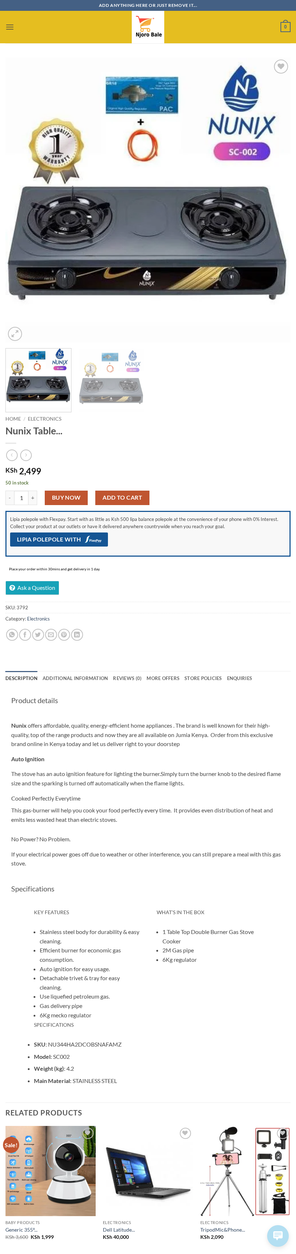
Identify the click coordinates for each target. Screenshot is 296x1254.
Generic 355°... (21, 1230)
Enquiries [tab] (239, 678)
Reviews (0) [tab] (127, 678)
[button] (9, 27)
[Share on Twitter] (38, 635)
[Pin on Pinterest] (64, 635)
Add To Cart (122, 497)
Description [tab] (21, 678)
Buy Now (66, 497)
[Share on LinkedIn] (77, 635)
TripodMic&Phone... (222, 1230)
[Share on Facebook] (25, 635)
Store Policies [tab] (203, 678)
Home (13, 419)
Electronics (44, 419)
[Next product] (11, 455)
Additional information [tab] (75, 678)
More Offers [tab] (163, 678)
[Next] (275, 200)
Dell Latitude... (119, 1230)
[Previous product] (25, 455)
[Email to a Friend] (51, 635)
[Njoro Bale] (148, 27)
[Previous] (20, 200)
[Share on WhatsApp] (12, 635)
